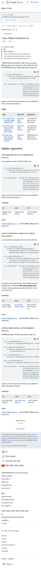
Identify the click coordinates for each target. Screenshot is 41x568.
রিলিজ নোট (5, 482)
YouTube (4, 523)
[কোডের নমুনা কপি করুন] (37, 72)
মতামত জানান (8, 34)
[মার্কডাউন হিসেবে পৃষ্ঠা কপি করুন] (10, 41)
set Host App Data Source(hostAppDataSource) (8, 138)
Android (4, 536)
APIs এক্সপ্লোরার (6, 506)
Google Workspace (11, 26)
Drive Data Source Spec (19, 306)
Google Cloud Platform (8, 545)
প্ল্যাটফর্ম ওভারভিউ (7, 476)
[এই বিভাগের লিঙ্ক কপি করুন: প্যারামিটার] (10, 203)
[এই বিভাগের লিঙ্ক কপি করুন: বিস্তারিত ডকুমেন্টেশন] (25, 149)
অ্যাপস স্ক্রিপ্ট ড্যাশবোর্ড (8, 500)
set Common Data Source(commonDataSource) (8, 120)
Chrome (4, 539)
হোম (3, 26)
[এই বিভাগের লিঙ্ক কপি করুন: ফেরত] (7, 220)
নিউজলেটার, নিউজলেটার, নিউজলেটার (13, 517)
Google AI (4, 548)
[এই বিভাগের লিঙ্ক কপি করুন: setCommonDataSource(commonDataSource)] (11, 157)
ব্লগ (2, 514)
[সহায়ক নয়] (16, 29)
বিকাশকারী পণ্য (6, 479)
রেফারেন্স (31, 26)
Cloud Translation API (13, 17)
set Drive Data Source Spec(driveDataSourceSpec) (8, 129)
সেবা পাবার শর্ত (6, 488)
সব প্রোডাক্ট (5, 551)
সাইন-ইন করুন (34, 2)
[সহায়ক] (13, 29)
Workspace (21, 2)
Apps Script (7, 8)
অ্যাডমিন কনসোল (7, 496)
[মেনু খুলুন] (3, 2)
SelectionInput (31, 63)
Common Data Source (19, 213)
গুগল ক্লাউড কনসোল (7, 503)
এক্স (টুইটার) (5, 520)
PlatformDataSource (9, 224)
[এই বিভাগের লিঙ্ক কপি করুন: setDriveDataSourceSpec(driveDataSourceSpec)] (15, 236)
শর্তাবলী (4, 559)
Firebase (4, 542)
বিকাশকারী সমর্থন (7, 485)
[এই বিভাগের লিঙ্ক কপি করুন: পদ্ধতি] (8, 109)
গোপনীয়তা (11, 559)
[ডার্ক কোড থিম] (34, 72)
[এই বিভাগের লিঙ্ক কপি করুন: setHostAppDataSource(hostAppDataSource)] (11, 331)
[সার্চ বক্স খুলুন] (28, 2)
